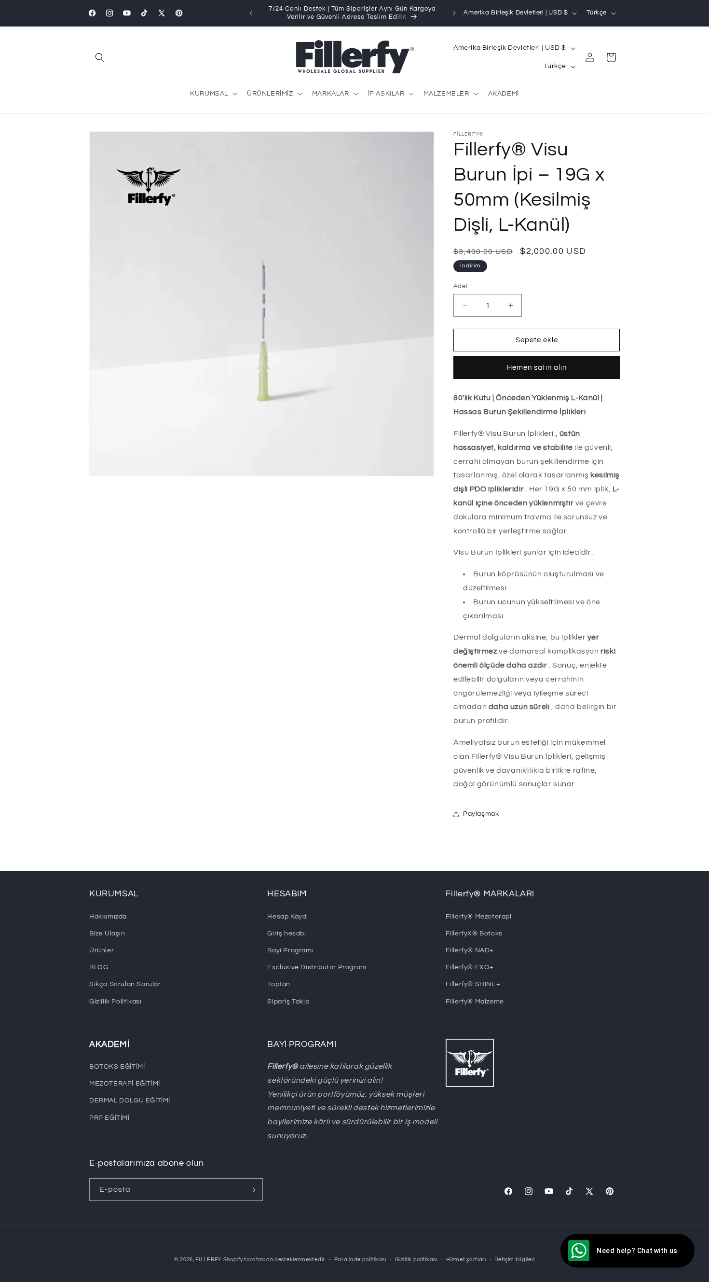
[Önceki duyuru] (250, 13)
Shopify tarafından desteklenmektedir (274, 1259)
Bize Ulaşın (107, 933)
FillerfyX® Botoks (474, 933)
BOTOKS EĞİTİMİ (117, 1066)
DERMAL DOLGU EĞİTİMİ (129, 1101)
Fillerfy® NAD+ (470, 950)
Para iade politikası (360, 1259)
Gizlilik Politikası (115, 1001)
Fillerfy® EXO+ (470, 966)
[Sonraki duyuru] (454, 13)
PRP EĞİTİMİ (109, 1118)
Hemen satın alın (537, 368)
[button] (99, 57)
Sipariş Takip (288, 1001)
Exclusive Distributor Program (316, 966)
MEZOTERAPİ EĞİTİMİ (124, 1084)
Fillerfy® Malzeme (475, 1001)
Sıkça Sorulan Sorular (125, 984)
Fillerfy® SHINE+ (473, 984)
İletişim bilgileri (515, 1259)
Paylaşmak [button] (481, 813)
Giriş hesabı (286, 933)
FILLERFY (208, 1259)
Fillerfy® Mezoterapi (479, 916)
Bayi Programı (290, 950)
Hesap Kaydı (287, 916)
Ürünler (101, 950)
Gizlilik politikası (416, 1259)
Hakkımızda (108, 916)
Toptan (278, 984)
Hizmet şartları (466, 1259)
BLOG (98, 966)
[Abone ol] (251, 1190)
